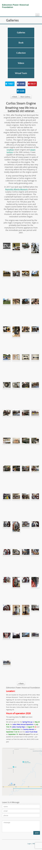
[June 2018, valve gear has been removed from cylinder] (25, 280)
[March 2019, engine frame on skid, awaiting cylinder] (16, 419)
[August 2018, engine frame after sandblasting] (6, 364)
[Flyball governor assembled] (25, 614)
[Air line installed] (25, 642)
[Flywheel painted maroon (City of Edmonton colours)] (16, 503)
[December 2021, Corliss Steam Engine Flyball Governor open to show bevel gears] (16, 614)
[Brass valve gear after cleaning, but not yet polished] (6, 447)
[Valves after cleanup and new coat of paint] (35, 419)
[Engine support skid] (35, 391)
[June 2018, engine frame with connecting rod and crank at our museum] (6, 308)
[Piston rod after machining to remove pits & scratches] (25, 447)
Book (21, 42)
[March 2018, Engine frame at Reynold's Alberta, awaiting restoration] (35, 252)
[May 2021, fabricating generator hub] (25, 559)
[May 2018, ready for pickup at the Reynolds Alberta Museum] (6, 280)
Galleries (21, 32)
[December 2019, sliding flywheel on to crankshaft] (35, 475)
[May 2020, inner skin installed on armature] (35, 559)
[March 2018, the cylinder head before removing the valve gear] (25, 252)
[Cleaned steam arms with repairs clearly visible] (25, 364)
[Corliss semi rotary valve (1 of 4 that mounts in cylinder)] (35, 364)
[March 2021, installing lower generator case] (6, 559)
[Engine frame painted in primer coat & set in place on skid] (6, 419)
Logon (29, 844)
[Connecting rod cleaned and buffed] (35, 447)
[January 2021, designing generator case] (25, 531)
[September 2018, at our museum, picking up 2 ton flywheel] (25, 308)
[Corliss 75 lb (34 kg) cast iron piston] (6, 336)
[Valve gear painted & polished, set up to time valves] (25, 503)
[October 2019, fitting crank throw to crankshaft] (16, 475)
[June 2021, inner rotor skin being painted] (16, 586)
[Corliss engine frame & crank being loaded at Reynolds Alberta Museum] (35, 280)
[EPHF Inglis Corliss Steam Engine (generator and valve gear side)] (35, 642)
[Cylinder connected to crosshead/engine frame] (25, 419)
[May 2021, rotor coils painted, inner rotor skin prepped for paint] (6, 586)
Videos (21, 63)
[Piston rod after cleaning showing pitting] (16, 447)
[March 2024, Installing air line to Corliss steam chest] (16, 642)
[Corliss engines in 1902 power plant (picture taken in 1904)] (6, 252)
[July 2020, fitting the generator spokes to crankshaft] (35, 503)
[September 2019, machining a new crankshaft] (6, 475)
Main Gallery (25, 97)
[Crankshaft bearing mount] (6, 503)
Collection (21, 52)
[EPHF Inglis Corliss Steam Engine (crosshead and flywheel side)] (6, 670)
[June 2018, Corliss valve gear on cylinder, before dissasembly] (16, 280)
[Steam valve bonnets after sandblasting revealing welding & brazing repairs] (16, 364)
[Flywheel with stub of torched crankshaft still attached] (16, 308)
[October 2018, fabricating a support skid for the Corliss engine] (25, 391)
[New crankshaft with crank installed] (25, 475)
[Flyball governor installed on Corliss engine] (35, 614)
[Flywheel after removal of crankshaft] (35, 308)
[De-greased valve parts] (35, 336)
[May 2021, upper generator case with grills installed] (16, 559)
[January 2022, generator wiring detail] (35, 586)
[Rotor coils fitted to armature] (35, 531)
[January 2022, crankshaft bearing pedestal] (6, 642)
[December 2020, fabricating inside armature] (16, 531)
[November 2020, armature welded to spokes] (6, 531)
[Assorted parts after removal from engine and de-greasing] (25, 336)
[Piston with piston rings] (16, 336)
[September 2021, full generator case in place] (25, 586)
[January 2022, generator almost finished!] (6, 614)
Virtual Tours (21, 73)
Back (15, 96)
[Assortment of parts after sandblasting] (16, 391)
